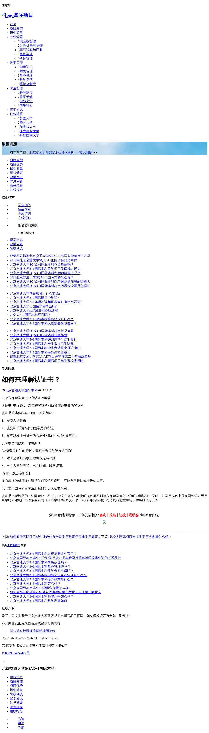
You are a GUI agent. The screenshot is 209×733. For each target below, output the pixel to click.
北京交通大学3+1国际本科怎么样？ (35, 583)
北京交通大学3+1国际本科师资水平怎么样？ (42, 596)
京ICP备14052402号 (16, 653)
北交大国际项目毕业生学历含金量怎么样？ (140, 536)
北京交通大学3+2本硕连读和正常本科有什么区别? (46, 302)
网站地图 (42, 631)
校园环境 (29, 631)
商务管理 (26, 58)
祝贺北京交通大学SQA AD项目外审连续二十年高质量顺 (50, 356)
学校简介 (16, 631)
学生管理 (16, 88)
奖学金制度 (28, 84)
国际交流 (26, 101)
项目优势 (16, 164)
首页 (13, 24)
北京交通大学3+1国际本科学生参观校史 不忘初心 (45, 348)
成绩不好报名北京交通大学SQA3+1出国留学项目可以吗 (50, 256)
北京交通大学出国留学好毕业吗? (33, 306)
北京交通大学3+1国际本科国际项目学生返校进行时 (46, 361)
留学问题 (16, 244)
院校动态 (16, 173)
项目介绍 (16, 28)
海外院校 (16, 185)
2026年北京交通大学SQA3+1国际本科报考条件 (43, 260)
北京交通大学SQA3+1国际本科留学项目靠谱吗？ (45, 273)
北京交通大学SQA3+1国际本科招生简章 (38, 335)
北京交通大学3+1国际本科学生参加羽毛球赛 (42, 343)
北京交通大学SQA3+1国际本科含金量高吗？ (42, 264)
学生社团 (26, 105)
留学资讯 (16, 109)
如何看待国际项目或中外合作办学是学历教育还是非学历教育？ (55, 536)
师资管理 (26, 71)
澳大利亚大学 (29, 131)
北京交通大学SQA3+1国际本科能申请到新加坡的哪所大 (50, 281)
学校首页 (16, 677)
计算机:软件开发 (31, 45)
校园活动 (26, 97)
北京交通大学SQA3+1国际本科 (51, 152)
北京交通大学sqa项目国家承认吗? (34, 310)
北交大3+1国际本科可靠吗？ (30, 314)
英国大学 (26, 118)
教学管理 (16, 62)
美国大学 (26, 122)
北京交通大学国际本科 (21, 390)
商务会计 (26, 54)
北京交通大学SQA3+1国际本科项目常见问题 (42, 331)
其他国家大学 (29, 135)
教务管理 (26, 75)
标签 (52, 631)
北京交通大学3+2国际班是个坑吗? (34, 297)
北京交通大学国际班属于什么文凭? (35, 293)
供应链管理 (28, 41)
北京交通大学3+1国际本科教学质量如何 (38, 600)
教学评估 (26, 79)
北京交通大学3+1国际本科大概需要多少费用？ (43, 323)
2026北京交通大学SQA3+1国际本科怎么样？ (42, 277)
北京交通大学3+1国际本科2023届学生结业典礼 (43, 339)
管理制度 (26, 92)
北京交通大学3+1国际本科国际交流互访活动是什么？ (48, 575)
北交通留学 (13, 545)
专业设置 (16, 37)
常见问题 (85, 152)
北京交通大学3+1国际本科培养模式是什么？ (42, 319)
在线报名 (16, 190)
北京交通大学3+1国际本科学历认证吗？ (38, 562)
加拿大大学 (28, 127)
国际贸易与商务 (31, 50)
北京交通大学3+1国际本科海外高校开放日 (40, 352)
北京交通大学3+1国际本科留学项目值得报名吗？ (45, 268)
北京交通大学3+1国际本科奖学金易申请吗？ (42, 571)
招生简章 (16, 32)
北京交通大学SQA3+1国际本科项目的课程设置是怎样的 (50, 286)
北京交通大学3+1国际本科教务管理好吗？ (40, 566)
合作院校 (16, 114)
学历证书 (26, 67)
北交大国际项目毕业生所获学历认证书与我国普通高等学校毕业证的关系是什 (65, 558)
